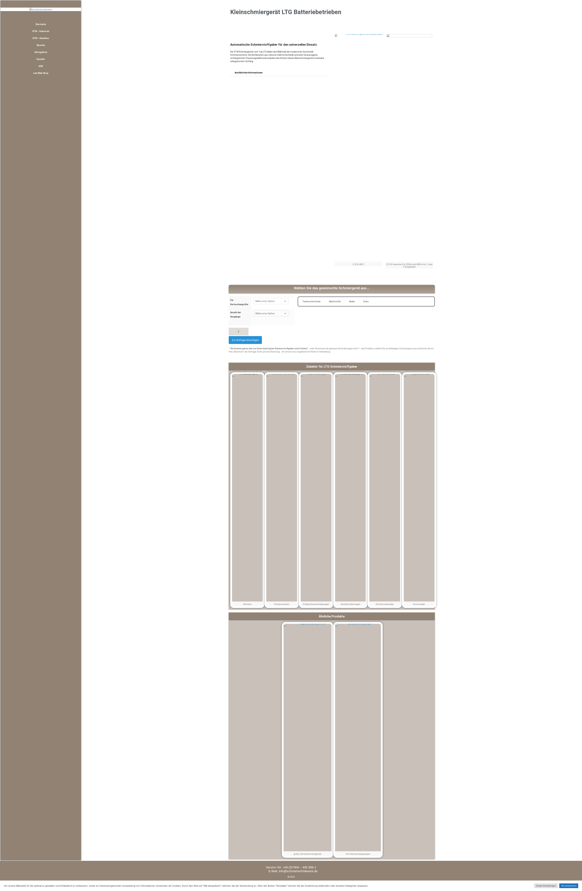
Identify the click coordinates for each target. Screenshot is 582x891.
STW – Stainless (40, 38)
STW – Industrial (40, 31)
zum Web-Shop (40, 73)
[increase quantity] (245, 331)
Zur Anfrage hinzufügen (245, 340)
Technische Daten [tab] (311, 301)
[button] (279, 72)
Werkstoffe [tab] (335, 301)
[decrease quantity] (232, 331)
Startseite (40, 24)
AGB (41, 66)
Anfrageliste (40, 52)
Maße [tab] (352, 301)
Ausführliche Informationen (249, 72)
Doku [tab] (366, 301)
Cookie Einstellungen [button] (546, 885)
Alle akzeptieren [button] (568, 885)
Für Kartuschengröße (239, 302)
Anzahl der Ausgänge (235, 314)
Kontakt (41, 59)
